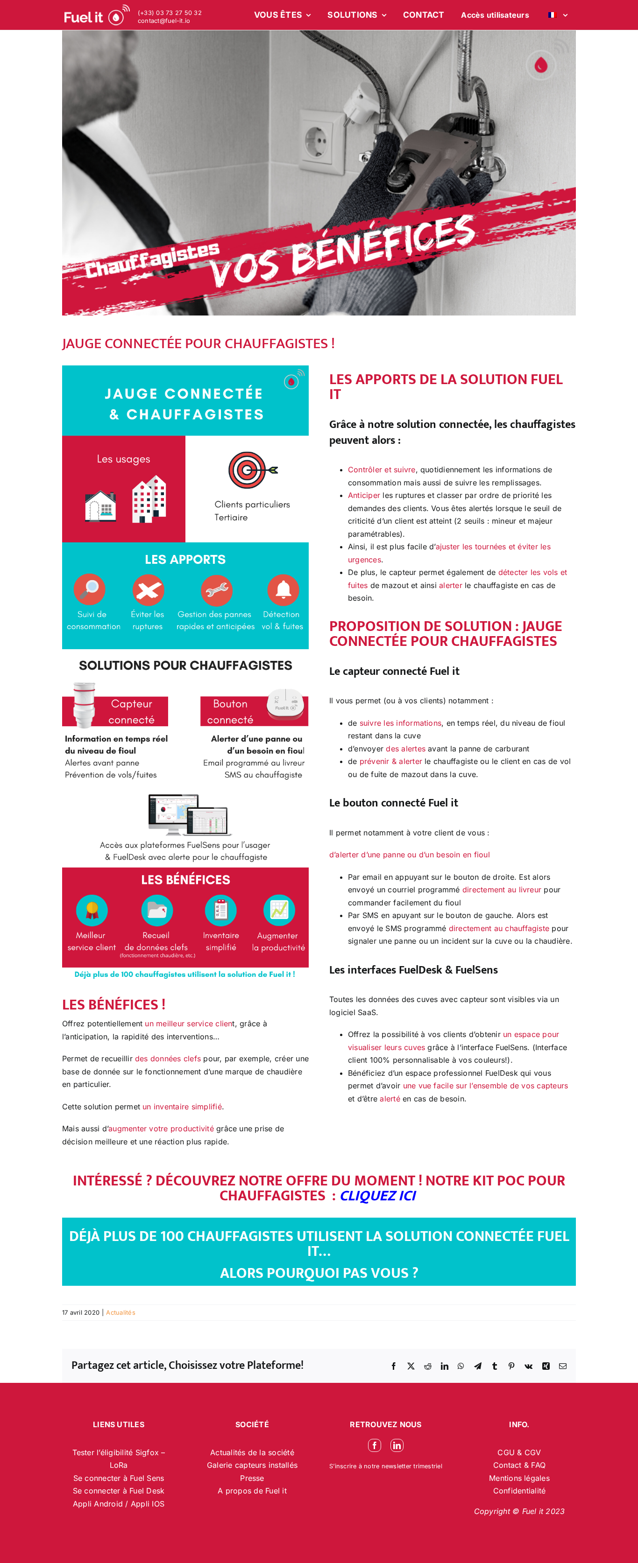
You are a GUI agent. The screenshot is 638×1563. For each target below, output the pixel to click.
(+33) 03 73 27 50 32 (170, 12)
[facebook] (374, 1445)
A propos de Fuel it (252, 1490)
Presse (252, 1478)
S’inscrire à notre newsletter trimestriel (385, 1466)
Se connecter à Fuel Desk (119, 1490)
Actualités (120, 1312)
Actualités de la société (252, 1452)
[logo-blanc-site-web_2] (97, 15)
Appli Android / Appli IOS (118, 1503)
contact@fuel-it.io (164, 20)
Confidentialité (519, 1490)
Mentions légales (519, 1478)
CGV (533, 1452)
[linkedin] (397, 1445)
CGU (507, 1452)
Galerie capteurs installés (252, 1465)
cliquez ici (378, 1196)
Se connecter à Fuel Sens (118, 1478)
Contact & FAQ (519, 1465)
